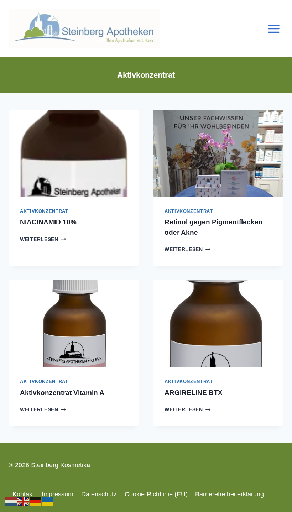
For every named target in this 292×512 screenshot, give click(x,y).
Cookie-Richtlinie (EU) (156, 494)
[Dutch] (11, 501)
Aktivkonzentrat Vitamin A (62, 392)
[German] (36, 501)
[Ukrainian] (48, 501)
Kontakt (23, 494)
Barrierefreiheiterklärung (229, 494)
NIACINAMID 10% (48, 222)
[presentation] (74, 153)
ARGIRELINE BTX (194, 392)
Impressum (57, 494)
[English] (23, 501)
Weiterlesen (43, 239)
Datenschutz (99, 494)
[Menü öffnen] (273, 28)
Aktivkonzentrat (44, 211)
